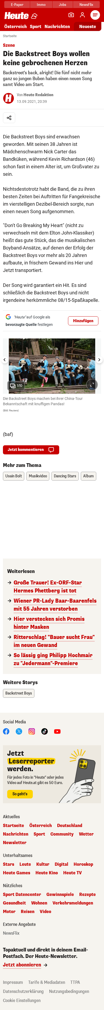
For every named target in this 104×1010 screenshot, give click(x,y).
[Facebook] (6, 731)
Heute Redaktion (38, 95)
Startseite (10, 36)
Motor (9, 911)
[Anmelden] (82, 15)
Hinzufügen (83, 320)
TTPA (75, 982)
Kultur (42, 864)
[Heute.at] (16, 15)
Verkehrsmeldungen (73, 903)
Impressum (13, 982)
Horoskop (83, 864)
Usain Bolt (13, 476)
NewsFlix (86, 4)
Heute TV (72, 873)
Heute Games (16, 873)
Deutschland (69, 825)
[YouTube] (57, 731)
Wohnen (39, 903)
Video (45, 911)
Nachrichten (15, 834)
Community (62, 834)
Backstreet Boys (18, 693)
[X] (19, 731)
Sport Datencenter (22, 894)
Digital (61, 864)
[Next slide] (99, 359)
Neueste (87, 26)
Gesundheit (14, 903)
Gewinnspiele (60, 894)
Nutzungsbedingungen (69, 991)
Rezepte (87, 894)
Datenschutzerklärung (23, 991)
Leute (25, 864)
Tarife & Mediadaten (46, 982)
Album (88, 476)
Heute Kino (46, 873)
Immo (41, 4)
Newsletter (14, 842)
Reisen (27, 911)
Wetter (86, 834)
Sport (35, 26)
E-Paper (17, 4)
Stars (8, 864)
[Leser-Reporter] (71, 15)
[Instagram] (32, 731)
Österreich (15, 26)
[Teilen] (9, 117)
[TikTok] (44, 731)
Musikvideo (38, 476)
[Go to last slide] (4, 359)
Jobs (62, 4)
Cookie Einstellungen (22, 1000)
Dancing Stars (65, 476)
